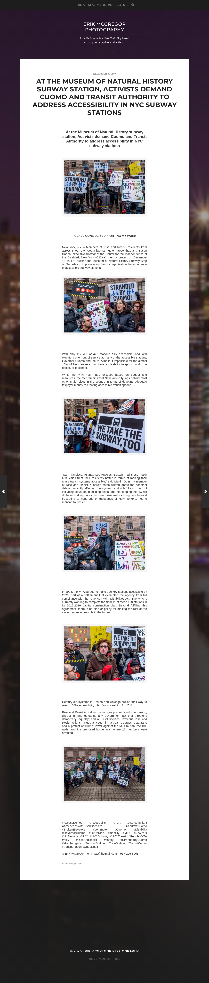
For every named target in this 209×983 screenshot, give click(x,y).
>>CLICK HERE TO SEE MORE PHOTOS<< (104, 220)
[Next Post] (205, 491)
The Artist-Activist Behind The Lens (101, 4)
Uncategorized (73, 863)
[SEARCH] (133, 5)
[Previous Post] (3, 491)
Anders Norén (110, 959)
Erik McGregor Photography (104, 26)
